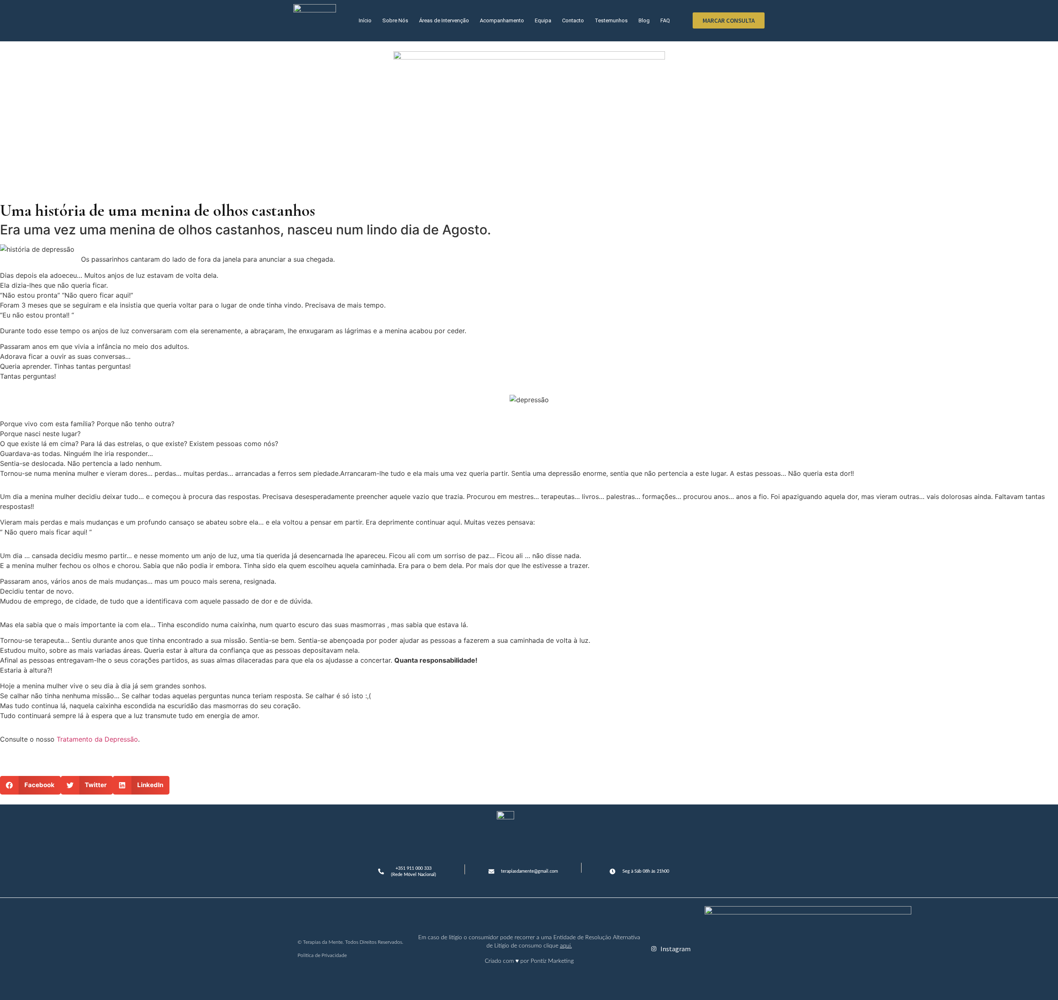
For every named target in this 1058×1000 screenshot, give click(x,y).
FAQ (665, 20)
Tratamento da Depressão (97, 739)
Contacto (573, 20)
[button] (30, 785)
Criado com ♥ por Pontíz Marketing (529, 961)
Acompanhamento (502, 20)
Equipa (543, 20)
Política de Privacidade (322, 955)
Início (365, 20)
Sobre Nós (395, 20)
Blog (644, 20)
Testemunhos (611, 20)
